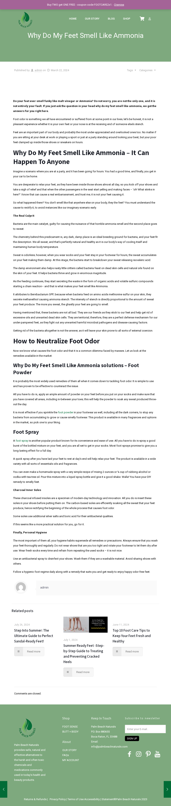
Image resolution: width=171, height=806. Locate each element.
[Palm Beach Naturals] (25, 18)
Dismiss (119, 4)
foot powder (65, 412)
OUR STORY (69, 750)
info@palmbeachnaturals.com (109, 746)
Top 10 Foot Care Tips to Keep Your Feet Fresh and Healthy (132, 635)
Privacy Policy (58, 799)
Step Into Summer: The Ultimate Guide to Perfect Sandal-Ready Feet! (33, 635)
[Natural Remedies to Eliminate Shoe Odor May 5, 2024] (167, 789)
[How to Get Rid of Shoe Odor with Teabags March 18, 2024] (3, 789)
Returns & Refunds (35, 799)
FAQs (65, 755)
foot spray (22, 440)
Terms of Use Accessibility (84, 799)
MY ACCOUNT (70, 760)
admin (38, 70)
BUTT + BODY (70, 731)
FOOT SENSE (70, 726)
